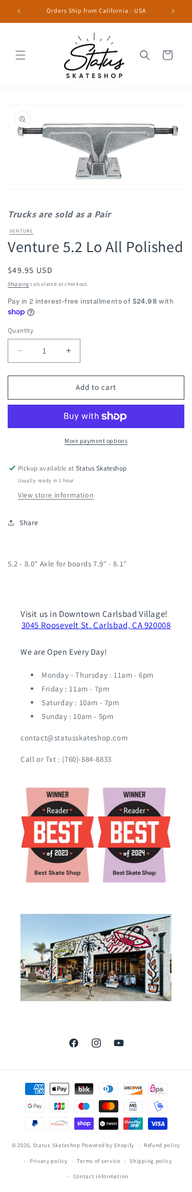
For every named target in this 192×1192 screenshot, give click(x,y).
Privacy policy (49, 1160)
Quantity (20, 330)
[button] (20, 55)
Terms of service (98, 1160)
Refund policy (162, 1145)
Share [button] (28, 522)
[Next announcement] (173, 11)
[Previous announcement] (19, 11)
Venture (22, 231)
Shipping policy (151, 1160)
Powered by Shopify (108, 1145)
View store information (56, 495)
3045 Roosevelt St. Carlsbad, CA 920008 (96, 625)
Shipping (18, 284)
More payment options (96, 440)
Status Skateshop (56, 1145)
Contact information (101, 1176)
